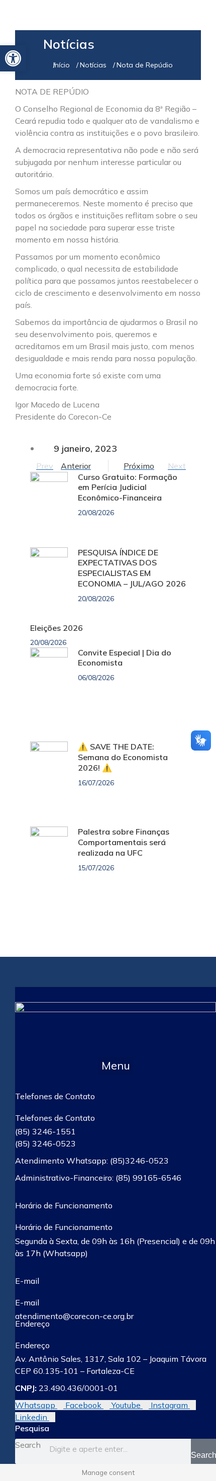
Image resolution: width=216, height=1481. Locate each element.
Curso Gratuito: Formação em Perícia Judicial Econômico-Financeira (127, 487)
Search (28, 1445)
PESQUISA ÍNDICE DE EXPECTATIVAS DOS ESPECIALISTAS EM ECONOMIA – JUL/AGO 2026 (132, 568)
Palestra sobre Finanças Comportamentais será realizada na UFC (123, 842)
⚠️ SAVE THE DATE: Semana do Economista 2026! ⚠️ (123, 757)
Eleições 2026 (56, 628)
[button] (115, 1066)
